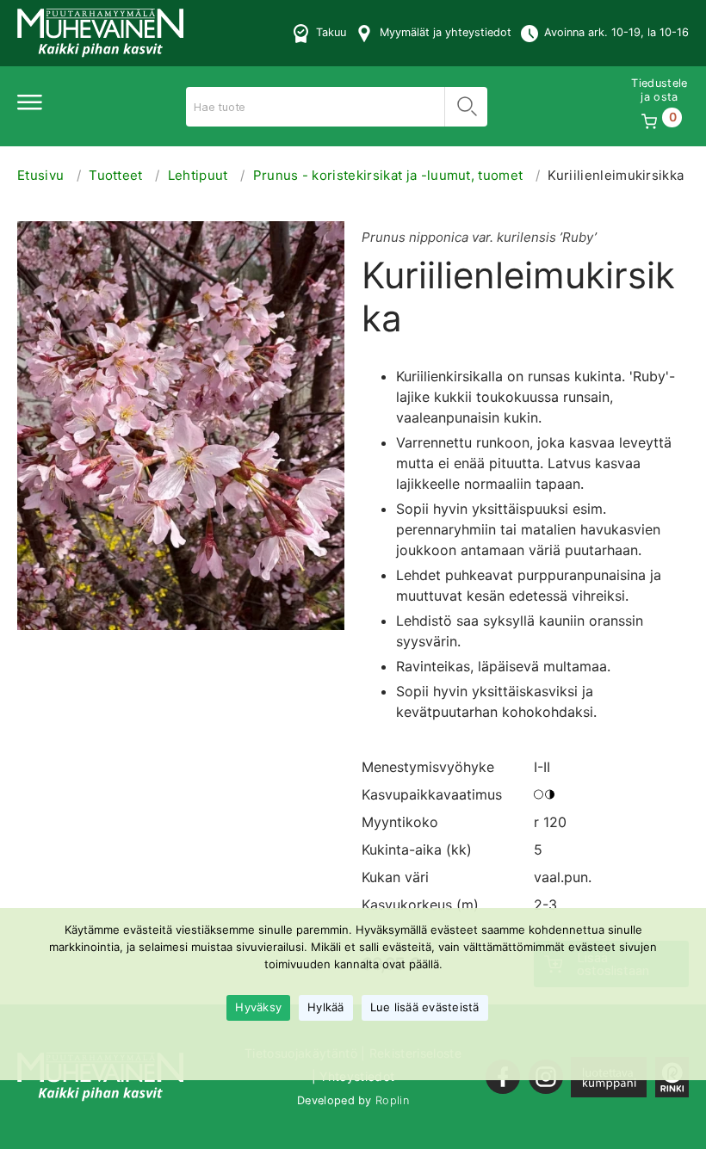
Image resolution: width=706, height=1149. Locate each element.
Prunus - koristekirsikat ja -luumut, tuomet (388, 175)
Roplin (392, 1100)
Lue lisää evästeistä (425, 1007)
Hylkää (325, 1007)
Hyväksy (258, 1007)
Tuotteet (116, 175)
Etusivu (40, 175)
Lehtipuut (198, 175)
